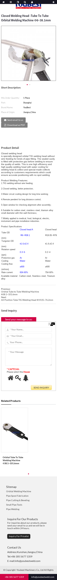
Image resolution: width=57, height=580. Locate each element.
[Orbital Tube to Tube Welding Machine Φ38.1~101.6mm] (14, 430)
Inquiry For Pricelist (19, 536)
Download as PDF (16, 125)
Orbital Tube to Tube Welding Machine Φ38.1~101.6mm (13, 460)
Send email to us (15, 120)
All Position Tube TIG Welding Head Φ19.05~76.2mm (27, 300)
